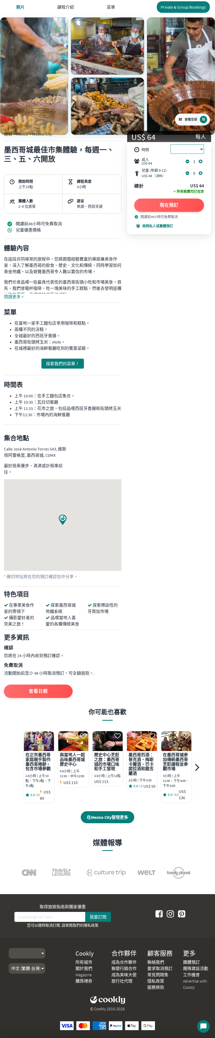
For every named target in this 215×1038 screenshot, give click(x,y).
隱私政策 (91, 925)
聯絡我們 (155, 962)
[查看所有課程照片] (34, 76)
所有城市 (84, 962)
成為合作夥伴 (124, 962)
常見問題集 (157, 974)
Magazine (84, 974)
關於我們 (84, 968)
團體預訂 (191, 962)
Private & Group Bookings (183, 7)
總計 (139, 186)
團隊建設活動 (195, 968)
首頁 (8, 134)
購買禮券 (84, 981)
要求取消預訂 (160, 968)
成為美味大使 (124, 974)
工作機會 (191, 974)
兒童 (154, 173)
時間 (145, 149)
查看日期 (38, 691)
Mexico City (42, 134)
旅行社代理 (121, 981)
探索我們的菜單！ (62, 363)
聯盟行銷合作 (124, 968)
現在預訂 (169, 205)
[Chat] (203, 1026)
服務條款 (155, 987)
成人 (147, 161)
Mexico (22, 134)
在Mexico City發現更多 (107, 817)
